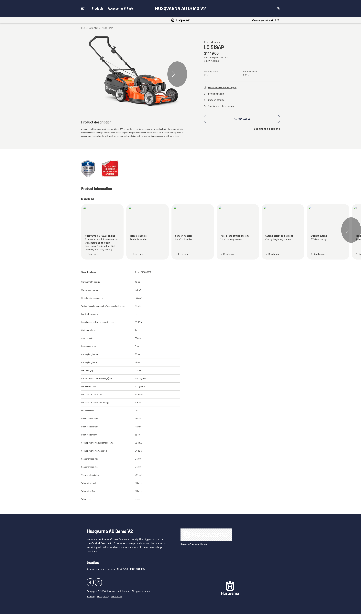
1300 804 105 (137, 569)
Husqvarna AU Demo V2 (180, 8)
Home (84, 28)
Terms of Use (116, 596)
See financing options (267, 129)
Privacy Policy (103, 596)
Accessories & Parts (121, 8)
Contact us (244, 119)
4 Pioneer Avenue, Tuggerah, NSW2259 (107, 569)
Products (97, 8)
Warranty (91, 596)
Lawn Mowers (95, 28)
